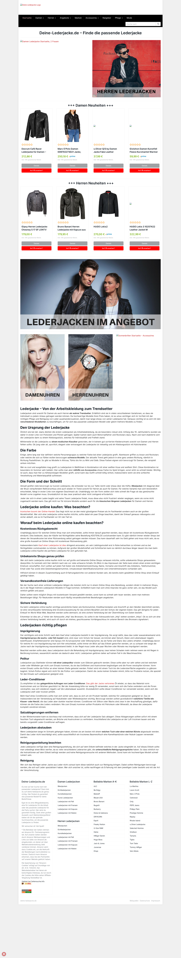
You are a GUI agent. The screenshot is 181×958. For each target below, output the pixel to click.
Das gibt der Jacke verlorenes (100, 683)
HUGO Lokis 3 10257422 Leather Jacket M (142, 228)
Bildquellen (134, 901)
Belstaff (97, 794)
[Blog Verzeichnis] (36, 892)
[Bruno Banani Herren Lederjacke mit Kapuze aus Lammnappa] (73, 204)
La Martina (134, 786)
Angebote (65, 18)
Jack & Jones (99, 843)
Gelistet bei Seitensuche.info (33, 881)
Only (131, 801)
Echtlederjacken (64, 790)
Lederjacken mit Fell (66, 801)
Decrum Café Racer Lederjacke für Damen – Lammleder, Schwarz (34, 150)
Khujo (96, 851)
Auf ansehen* (36, 170)
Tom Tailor (134, 843)
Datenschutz (145, 901)
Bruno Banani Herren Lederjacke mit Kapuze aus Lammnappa (72, 228)
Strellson (133, 832)
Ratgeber (107, 18)
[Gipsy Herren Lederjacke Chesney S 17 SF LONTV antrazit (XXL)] (36, 204)
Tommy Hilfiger (136, 847)
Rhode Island (135, 820)
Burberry (97, 809)
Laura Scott (134, 790)
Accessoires (91, 18)
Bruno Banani (99, 801)
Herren (51, 18)
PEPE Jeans (134, 805)
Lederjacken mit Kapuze (67, 809)
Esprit (96, 820)
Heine (96, 832)
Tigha (132, 840)
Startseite (27, 18)
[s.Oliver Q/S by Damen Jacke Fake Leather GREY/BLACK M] (108, 126)
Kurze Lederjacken (65, 798)
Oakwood (134, 798)
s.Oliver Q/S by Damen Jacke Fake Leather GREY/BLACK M (105, 150)
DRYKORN (98, 817)
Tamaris (133, 836)
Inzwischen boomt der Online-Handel (37, 511)
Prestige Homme (136, 813)
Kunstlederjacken (65, 794)
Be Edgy (97, 790)
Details (36, 166)
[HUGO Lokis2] (108, 204)
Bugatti (96, 805)
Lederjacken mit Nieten (67, 813)
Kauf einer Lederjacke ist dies (52, 545)
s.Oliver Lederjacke (137, 824)
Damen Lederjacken (69, 781)
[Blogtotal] (36, 883)
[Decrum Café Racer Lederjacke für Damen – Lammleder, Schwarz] (36, 126)
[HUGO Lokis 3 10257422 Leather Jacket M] (145, 204)
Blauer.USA (98, 798)
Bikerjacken (62, 786)
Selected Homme (137, 828)
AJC (95, 786)
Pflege (118, 18)
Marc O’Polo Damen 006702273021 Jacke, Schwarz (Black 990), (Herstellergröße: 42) (69, 150)
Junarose (97, 847)
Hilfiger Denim (99, 836)
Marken (78, 18)
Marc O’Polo (135, 794)
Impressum (155, 901)
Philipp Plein (135, 809)
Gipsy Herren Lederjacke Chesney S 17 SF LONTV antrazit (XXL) (34, 228)
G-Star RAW (98, 828)
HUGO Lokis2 (101, 226)
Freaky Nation (99, 824)
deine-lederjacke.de (28, 901)
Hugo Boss (98, 840)
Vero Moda (134, 851)
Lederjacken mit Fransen (68, 805)
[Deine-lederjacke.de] (42, 7)
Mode (129, 18)
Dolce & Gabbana (101, 813)
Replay (132, 817)
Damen (39, 18)
